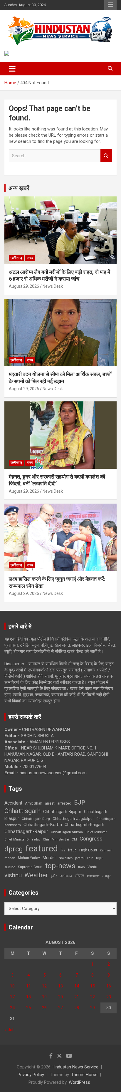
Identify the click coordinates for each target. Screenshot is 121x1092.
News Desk (53, 286)
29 (92, 1007)
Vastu (92, 867)
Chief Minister (96, 832)
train (81, 867)
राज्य (30, 258)
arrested (64, 803)
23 (108, 997)
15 (92, 986)
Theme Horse (84, 1074)
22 (92, 997)
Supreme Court (30, 867)
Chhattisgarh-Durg (36, 819)
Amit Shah (33, 803)
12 (44, 986)
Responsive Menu (110, 5)
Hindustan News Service (75, 1067)
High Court (88, 850)
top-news (60, 865)
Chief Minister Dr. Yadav (22, 839)
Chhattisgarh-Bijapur (62, 811)
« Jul (8, 1029)
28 (76, 1007)
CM (74, 839)
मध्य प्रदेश (93, 876)
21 (76, 997)
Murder (49, 857)
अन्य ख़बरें (19, 188)
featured (42, 848)
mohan (9, 858)
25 (28, 1007)
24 (12, 1007)
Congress (91, 838)
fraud (72, 850)
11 (28, 986)
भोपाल (79, 875)
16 (108, 986)
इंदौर (54, 876)
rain (90, 858)
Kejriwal (106, 850)
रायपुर (106, 875)
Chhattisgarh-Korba (42, 824)
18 (28, 997)
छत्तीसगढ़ (66, 876)
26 (44, 1007)
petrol (80, 858)
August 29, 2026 (24, 286)
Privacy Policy (31, 1074)
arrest (50, 803)
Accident (13, 803)
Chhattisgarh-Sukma (67, 832)
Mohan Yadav (29, 858)
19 (44, 997)
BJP (79, 802)
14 (76, 986)
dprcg (13, 849)
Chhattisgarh (22, 811)
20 (60, 997)
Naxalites (66, 858)
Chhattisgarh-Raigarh (84, 824)
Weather (36, 875)
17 (12, 997)
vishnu (13, 875)
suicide (9, 867)
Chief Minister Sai (56, 839)
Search (106, 156)
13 (60, 986)
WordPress (79, 1082)
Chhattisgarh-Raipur (26, 831)
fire (62, 850)
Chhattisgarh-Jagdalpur (73, 818)
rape (99, 858)
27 (60, 1007)
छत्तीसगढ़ (16, 258)
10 (12, 986)
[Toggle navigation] (12, 68)
